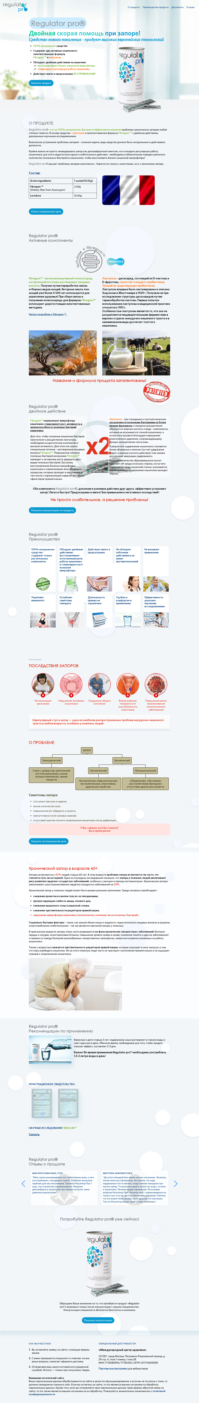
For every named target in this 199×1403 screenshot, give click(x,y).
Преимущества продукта (156, 7)
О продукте (134, 7)
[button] (23, 1183)
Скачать (34, 1134)
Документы (177, 7)
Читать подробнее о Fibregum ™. (48, 314)
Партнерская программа (113, 1368)
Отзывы (190, 7)
